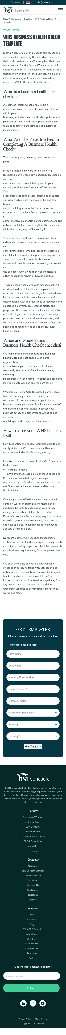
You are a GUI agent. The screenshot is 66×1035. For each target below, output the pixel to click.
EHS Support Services (33, 870)
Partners (33, 899)
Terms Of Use (41, 1019)
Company (33, 865)
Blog (31, 924)
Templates (11, 30)
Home (5, 19)
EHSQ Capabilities (33, 841)
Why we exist (33, 880)
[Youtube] (42, 1003)
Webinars (32, 938)
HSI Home (33, 894)
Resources (16, 19)
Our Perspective (33, 875)
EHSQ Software (33, 822)
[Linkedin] (23, 1003)
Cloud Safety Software (33, 836)
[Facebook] (33, 1003)
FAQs (32, 958)
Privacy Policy (25, 1019)
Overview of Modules (33, 817)
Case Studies (31, 943)
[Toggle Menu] (60, 9)
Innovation (33, 846)
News (32, 914)
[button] (29, 2)
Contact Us (33, 885)
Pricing (33, 850)
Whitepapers (31, 948)
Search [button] (17, 2)
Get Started (33, 890)
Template (28, 19)
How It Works (33, 831)
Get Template (33, 746)
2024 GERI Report (32, 929)
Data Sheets (32, 933)
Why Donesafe (33, 826)
